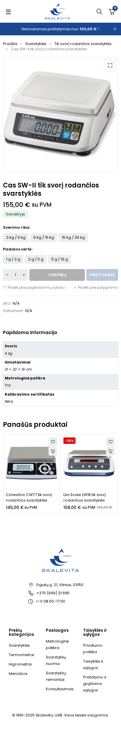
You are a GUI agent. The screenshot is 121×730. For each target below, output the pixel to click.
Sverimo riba (16, 227)
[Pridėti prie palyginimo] (95, 287)
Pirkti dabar (102, 274)
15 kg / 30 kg (73, 237)
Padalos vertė (17, 249)
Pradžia (10, 44)
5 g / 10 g (59, 259)
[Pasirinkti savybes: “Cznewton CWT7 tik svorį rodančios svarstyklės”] (52, 451)
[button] (110, 65)
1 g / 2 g (13, 259)
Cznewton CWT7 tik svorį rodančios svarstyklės (29, 497)
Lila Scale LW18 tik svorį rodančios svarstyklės (84, 497)
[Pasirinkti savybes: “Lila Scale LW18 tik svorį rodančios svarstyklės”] (110, 451)
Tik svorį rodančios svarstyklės (83, 44)
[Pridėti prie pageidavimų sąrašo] (34, 287)
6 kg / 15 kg (43, 237)
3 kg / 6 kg (16, 237)
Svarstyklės (35, 44)
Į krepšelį (57, 274)
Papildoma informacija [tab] (30, 332)
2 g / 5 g (35, 259)
